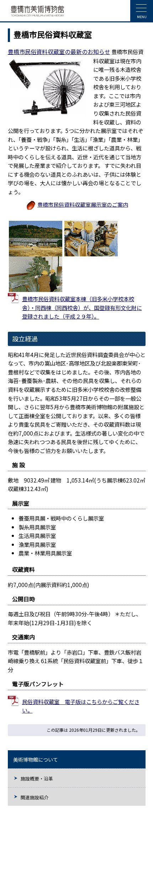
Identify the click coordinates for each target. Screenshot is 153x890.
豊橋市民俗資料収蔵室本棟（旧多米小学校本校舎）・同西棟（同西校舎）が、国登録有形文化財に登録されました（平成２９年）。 (82, 307)
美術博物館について (35, 759)
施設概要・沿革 (37, 778)
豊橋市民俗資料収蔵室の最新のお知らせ (59, 51)
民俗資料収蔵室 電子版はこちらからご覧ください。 (80, 706)
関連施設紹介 (34, 797)
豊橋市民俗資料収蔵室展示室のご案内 (82, 204)
